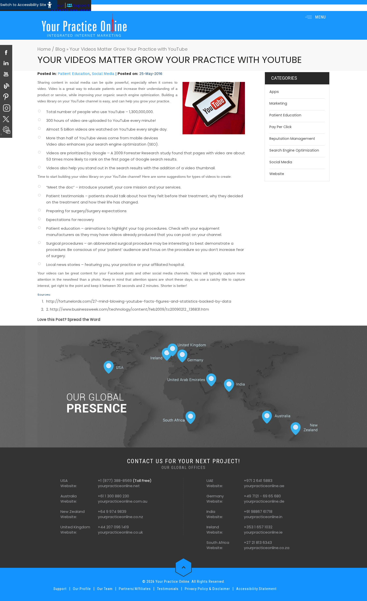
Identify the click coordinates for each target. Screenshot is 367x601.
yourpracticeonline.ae (264, 485)
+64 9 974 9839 (112, 511)
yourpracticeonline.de (264, 501)
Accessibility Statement (256, 589)
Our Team (105, 589)
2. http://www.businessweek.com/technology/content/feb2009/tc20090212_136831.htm (127, 309)
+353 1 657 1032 (258, 527)
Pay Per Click (280, 126)
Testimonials (168, 589)
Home (44, 49)
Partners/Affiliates (135, 589)
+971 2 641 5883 (258, 480)
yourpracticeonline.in (263, 516)
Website (276, 173)
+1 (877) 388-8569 (115, 480)
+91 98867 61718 (258, 511)
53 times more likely (64, 159)
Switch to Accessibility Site (23, 4)
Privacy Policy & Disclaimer (207, 589)
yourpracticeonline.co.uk (120, 532)
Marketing (278, 103)
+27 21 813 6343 (258, 542)
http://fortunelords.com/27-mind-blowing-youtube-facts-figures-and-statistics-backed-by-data (138, 301)
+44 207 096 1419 (113, 527)
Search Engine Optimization (294, 150)
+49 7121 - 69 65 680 (262, 496)
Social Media (103, 73)
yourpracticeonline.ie (263, 532)
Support (81, 5)
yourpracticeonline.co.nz (120, 516)
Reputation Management (292, 138)
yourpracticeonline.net (119, 485)
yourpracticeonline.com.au (122, 501)
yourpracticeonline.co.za (266, 547)
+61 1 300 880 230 (113, 496)
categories (284, 78)
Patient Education (74, 73)
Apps (274, 91)
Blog (60, 49)
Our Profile (82, 589)
